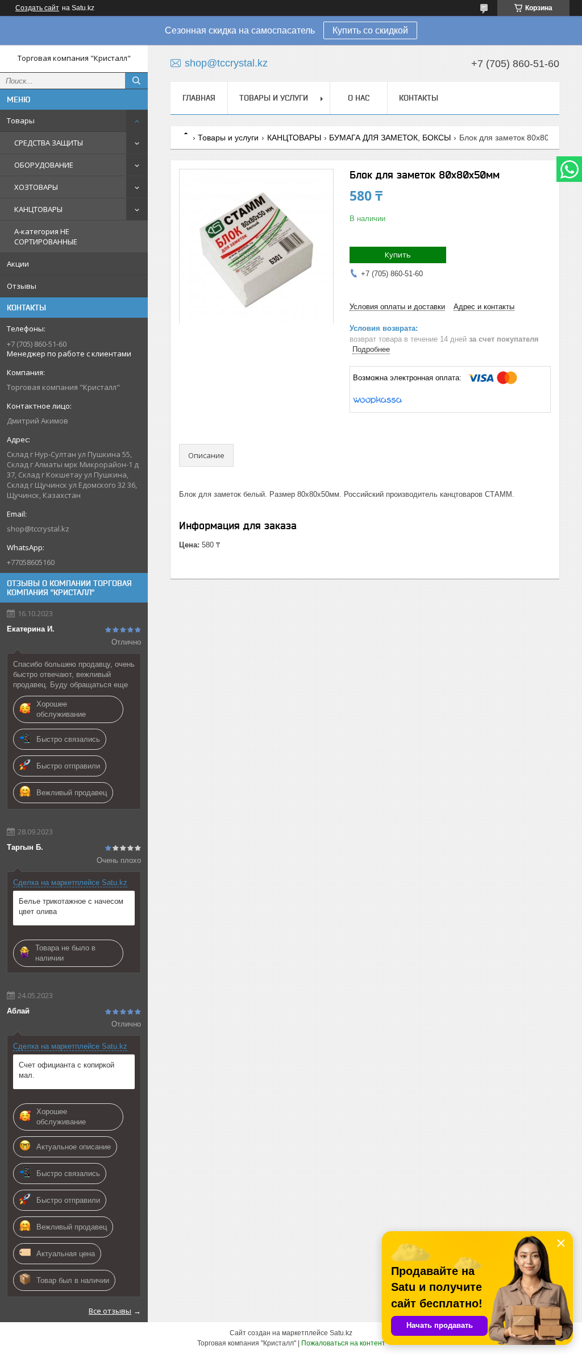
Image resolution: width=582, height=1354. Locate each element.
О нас (358, 97)
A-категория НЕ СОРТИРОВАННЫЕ (45, 236)
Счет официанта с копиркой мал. (66, 1070)
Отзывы (21, 286)
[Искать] (136, 80)
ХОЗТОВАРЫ (36, 187)
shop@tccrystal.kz (38, 529)
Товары (21, 120)
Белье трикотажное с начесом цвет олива (71, 906)
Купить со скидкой (370, 30)
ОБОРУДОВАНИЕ (43, 165)
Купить (398, 255)
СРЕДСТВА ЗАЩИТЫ (48, 143)
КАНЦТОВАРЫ (38, 209)
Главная (198, 97)
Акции (18, 264)
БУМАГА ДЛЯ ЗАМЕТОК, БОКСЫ (390, 137)
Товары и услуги (273, 97)
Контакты (418, 97)
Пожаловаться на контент (343, 1343)
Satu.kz (341, 1333)
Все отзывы (110, 1311)
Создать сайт (37, 8)
